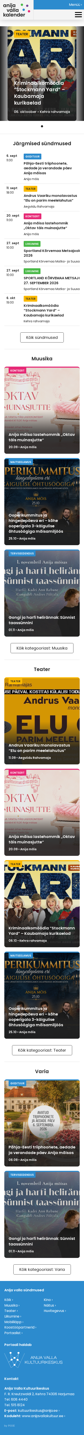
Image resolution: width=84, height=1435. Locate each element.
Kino (47, 1299)
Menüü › (75, 4)
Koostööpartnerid (19, 1327)
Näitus (49, 1305)
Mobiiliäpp (13, 1321)
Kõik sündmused (42, 337)
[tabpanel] (42, 73)
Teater (10, 1310)
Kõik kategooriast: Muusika (42, 648)
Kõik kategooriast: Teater (42, 1050)
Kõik (7, 1299)
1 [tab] (42, 126)
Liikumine (11, 1316)
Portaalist (12, 1332)
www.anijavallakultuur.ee (42, 1415)
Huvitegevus (54, 1310)
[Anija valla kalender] (16, 10)
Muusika (11, 1305)
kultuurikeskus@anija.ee (38, 1410)
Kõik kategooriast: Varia (42, 1269)
